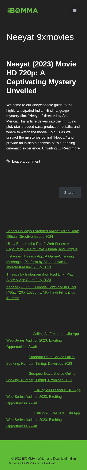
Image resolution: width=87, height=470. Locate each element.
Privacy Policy (57, 451)
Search (12, 185)
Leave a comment (26, 161)
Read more (71, 148)
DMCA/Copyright (31, 451)
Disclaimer (62, 447)
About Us (24, 447)
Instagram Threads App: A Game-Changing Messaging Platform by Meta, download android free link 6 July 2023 (40, 261)
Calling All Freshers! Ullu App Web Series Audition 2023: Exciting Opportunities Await (42, 340)
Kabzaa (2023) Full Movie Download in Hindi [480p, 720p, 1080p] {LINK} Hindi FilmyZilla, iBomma (41, 292)
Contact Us (42, 447)
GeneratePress (67, 463)
